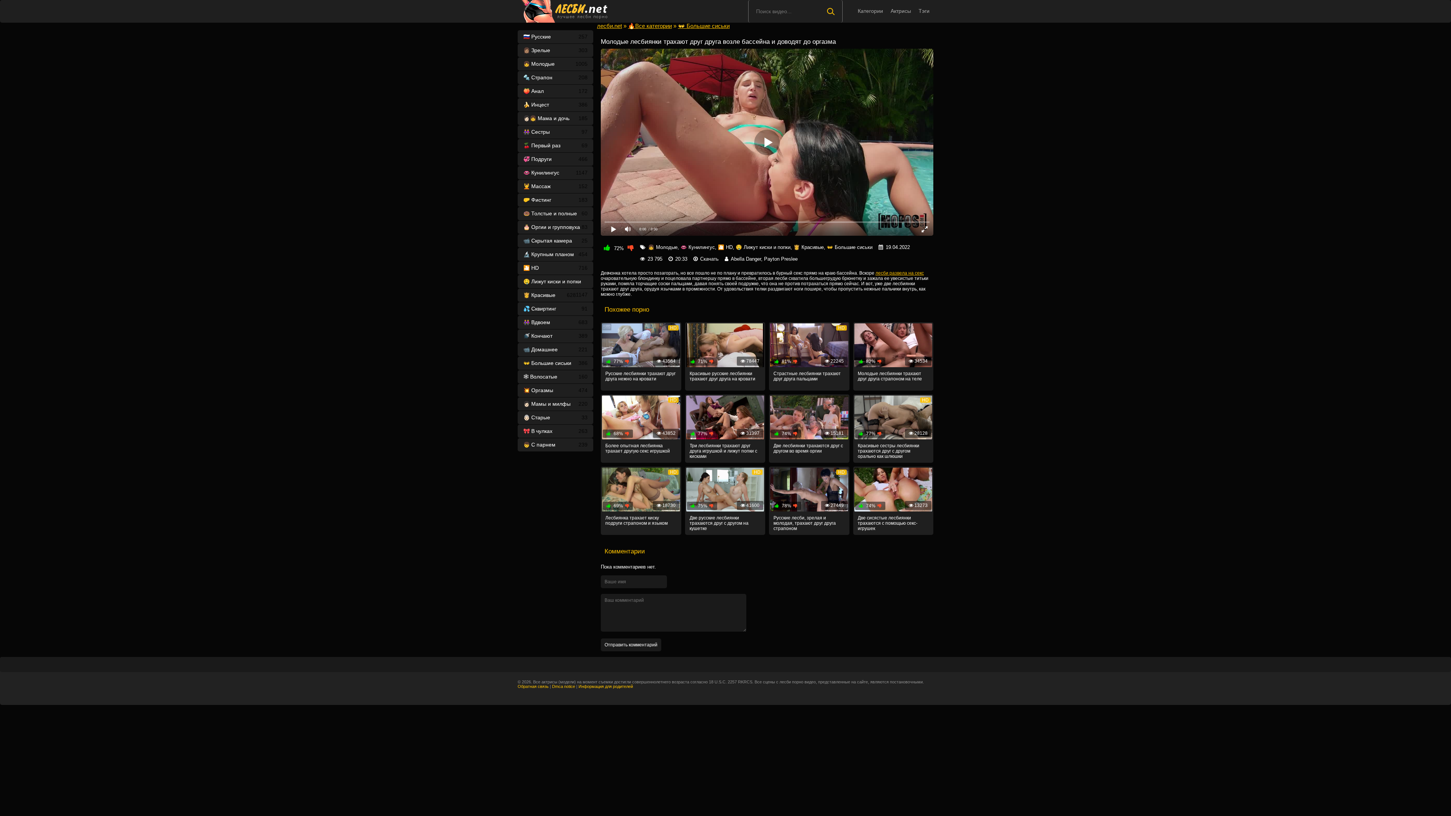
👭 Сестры (555, 132)
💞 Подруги (555, 159)
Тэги (924, 11)
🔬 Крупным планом (555, 254)
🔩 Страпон (555, 77)
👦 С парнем (555, 445)
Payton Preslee (781, 259)
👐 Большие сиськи (555, 363)
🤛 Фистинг (555, 200)
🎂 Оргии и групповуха (555, 227)
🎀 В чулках (555, 431)
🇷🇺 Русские (555, 37)
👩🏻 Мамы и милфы (555, 404)
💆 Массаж (555, 186)
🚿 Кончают (555, 336)
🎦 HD (555, 268)
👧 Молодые (555, 64)
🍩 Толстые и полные (555, 213)
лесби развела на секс (900, 273)
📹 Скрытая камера (555, 241)
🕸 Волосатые (555, 377)
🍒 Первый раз (555, 145)
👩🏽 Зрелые (555, 50)
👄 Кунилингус (555, 173)
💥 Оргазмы (555, 390)
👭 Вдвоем (555, 322)
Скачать (709, 259)
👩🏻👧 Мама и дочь (555, 118)
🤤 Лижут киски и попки (555, 283)
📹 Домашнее (555, 349)
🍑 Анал (555, 91)
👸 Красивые (549, 295)
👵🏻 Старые (555, 417)
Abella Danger (746, 259)
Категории (870, 11)
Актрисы (901, 11)
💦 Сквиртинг (555, 309)
